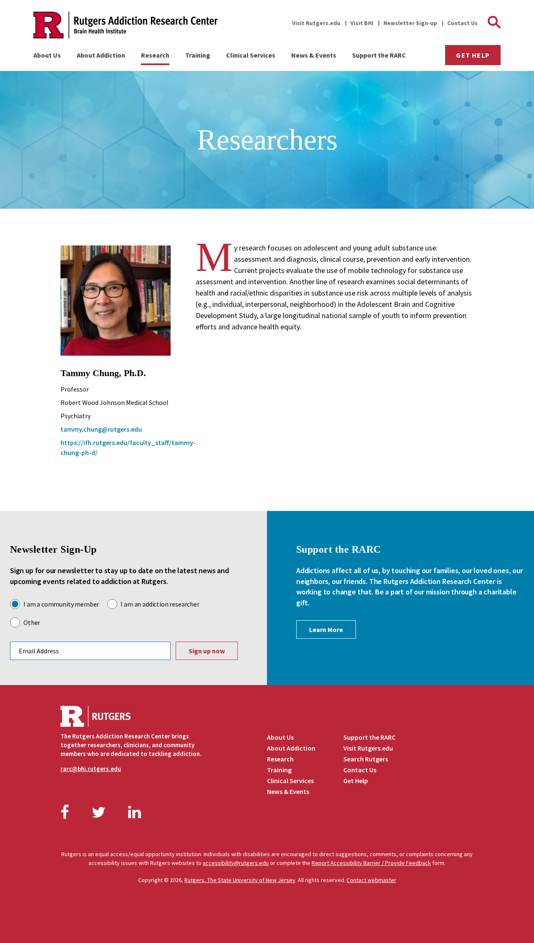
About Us (47, 55)
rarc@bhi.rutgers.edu (90, 769)
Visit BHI (361, 23)
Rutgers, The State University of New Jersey (239, 880)
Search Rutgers (365, 759)
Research (155, 55)
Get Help (473, 55)
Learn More (326, 629)
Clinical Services (250, 55)
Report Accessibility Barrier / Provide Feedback (371, 863)
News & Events (313, 55)
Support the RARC (379, 55)
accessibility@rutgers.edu (236, 863)
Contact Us (462, 23)
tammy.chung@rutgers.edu (101, 429)
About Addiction (101, 55)
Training (197, 55)
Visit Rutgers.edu (316, 23)
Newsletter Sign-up (410, 23)
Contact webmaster (371, 880)
